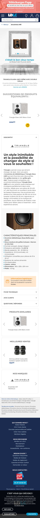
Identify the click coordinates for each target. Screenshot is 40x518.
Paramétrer (9, 514)
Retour (6, 25)
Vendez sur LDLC (20, 441)
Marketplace (20, 446)
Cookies (28, 429)
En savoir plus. (19, 505)
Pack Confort (24, 462)
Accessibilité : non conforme (20, 448)
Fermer (20, 11)
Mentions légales (20, 434)
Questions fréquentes (20, 455)
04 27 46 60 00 (20, 483)
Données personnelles (16, 429)
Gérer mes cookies (20, 432)
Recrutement (20, 443)
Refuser (7, 509)
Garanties (14, 462)
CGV (15, 427)
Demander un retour (20, 465)
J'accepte (32, 514)
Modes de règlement (20, 460)
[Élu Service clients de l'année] (20, 479)
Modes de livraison (20, 458)
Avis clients (22, 427)
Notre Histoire (20, 425)
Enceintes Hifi (16, 25)
